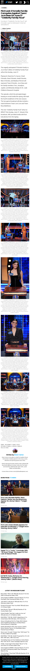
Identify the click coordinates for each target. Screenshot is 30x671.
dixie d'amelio (17, 446)
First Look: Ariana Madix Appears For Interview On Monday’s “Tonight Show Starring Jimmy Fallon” (15, 526)
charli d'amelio (7, 446)
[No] (14, 668)
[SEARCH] (28, 2)
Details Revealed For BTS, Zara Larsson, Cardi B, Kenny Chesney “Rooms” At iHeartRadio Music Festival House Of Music (13, 628)
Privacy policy (21, 666)
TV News (13, 478)
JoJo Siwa (5, 448)
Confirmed (7, 666)
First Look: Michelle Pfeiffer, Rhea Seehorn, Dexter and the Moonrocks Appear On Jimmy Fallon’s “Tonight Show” (14, 500)
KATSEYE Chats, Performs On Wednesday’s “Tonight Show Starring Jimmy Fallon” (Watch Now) (14, 577)
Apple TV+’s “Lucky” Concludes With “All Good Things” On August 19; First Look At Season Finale (14, 552)
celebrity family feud (13, 444)
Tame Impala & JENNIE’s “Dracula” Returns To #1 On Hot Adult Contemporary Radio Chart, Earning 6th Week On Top (15, 649)
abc (3, 444)
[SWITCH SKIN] (24, 2)
